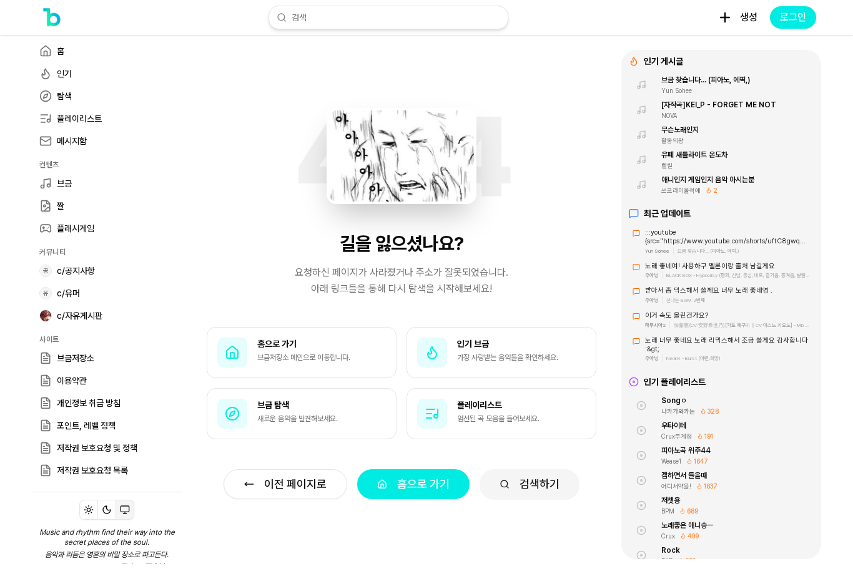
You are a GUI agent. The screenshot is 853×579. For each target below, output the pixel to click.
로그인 (793, 17)
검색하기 (540, 483)
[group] (106, 510)
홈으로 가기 (423, 483)
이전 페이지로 (295, 483)
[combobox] (396, 17)
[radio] (88, 510)
